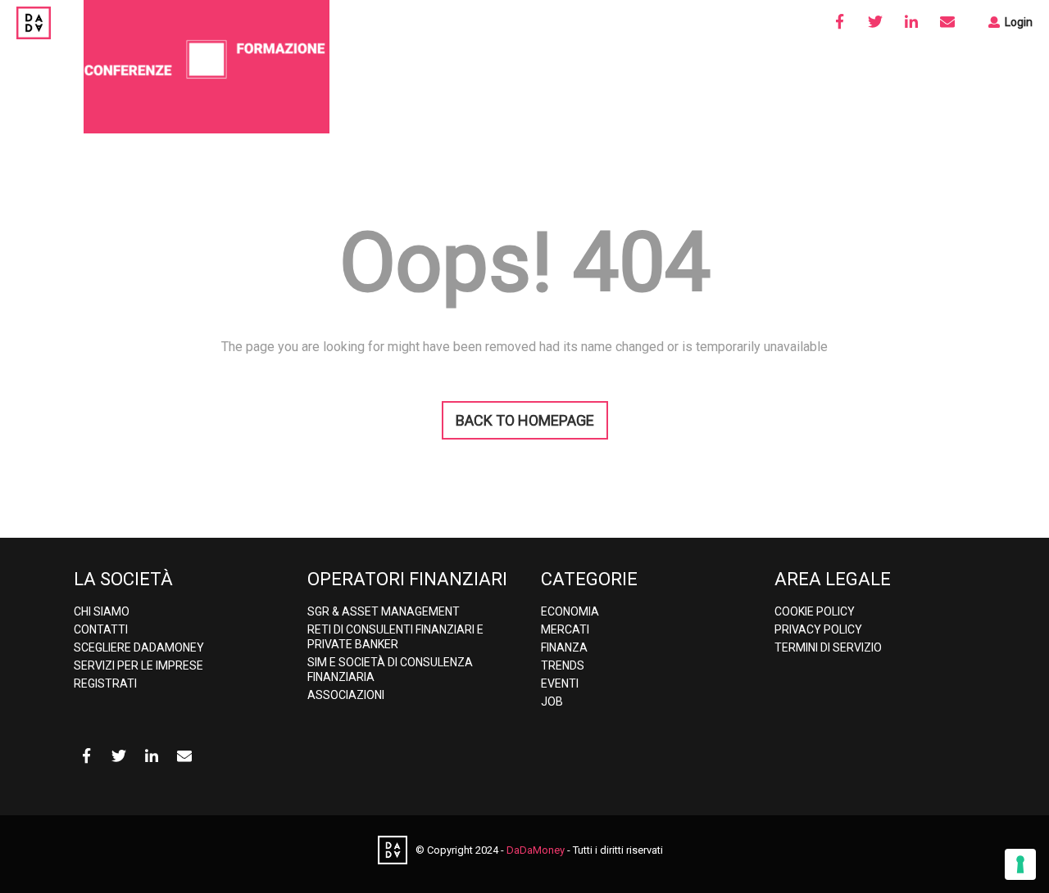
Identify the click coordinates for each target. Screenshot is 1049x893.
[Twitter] (875, 22)
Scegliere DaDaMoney (139, 647)
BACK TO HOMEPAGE (525, 420)
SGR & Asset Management (383, 611)
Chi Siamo (101, 611)
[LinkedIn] (911, 22)
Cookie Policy (814, 611)
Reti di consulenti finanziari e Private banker (395, 637)
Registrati (105, 683)
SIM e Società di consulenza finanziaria (390, 669)
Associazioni (345, 694)
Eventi (560, 683)
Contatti (101, 629)
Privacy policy (818, 629)
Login (1017, 22)
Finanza (564, 647)
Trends (562, 665)
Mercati (565, 629)
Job (552, 701)
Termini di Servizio (828, 647)
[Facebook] (839, 22)
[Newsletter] (947, 22)
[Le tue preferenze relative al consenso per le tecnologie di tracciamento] (1020, 864)
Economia (570, 611)
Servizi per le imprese (138, 665)
